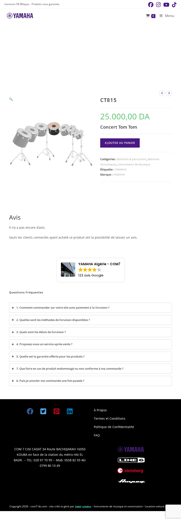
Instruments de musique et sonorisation (118, 506)
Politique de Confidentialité (114, 427)
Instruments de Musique (134, 164)
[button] (11, 99)
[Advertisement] (90, 56)
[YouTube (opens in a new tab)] (166, 4)
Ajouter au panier (120, 143)
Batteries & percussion (131, 159)
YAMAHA (120, 169)
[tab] (90, 308)
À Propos (100, 410)
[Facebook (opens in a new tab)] (151, 4)
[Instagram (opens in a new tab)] (158, 4)
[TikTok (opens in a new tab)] (174, 4)
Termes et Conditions (109, 418)
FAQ (97, 435)
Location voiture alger (158, 506)
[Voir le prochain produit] (169, 93)
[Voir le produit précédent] (162, 93)
